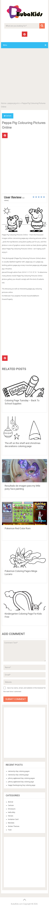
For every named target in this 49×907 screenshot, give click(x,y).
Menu (5, 45)
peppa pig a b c (14, 103)
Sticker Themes (13, 826)
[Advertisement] (24, 75)
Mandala (11, 823)
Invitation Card (13, 819)
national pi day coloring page (18, 775)
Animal (10, 802)
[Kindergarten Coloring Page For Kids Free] (24, 598)
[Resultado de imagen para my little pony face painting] (24, 470)
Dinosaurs (11, 809)
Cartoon (8, 116)
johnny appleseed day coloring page (21, 782)
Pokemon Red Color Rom (18, 528)
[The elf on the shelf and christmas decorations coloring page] (24, 428)
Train (10, 830)
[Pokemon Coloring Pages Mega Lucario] (24, 556)
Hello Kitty (11, 812)
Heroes (10, 816)
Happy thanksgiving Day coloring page (21, 785)
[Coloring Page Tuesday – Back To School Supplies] (24, 385)
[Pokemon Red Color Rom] (24, 513)
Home (3, 103)
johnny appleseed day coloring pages (21, 778)
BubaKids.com (17, 904)
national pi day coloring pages (19, 771)
